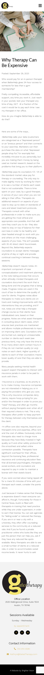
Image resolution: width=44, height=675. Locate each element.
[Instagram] (22, 632)
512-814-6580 (23, 649)
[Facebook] (16, 632)
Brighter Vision (28, 670)
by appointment (21, 626)
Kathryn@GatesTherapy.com (23, 654)
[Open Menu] (40, 6)
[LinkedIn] (28, 632)
